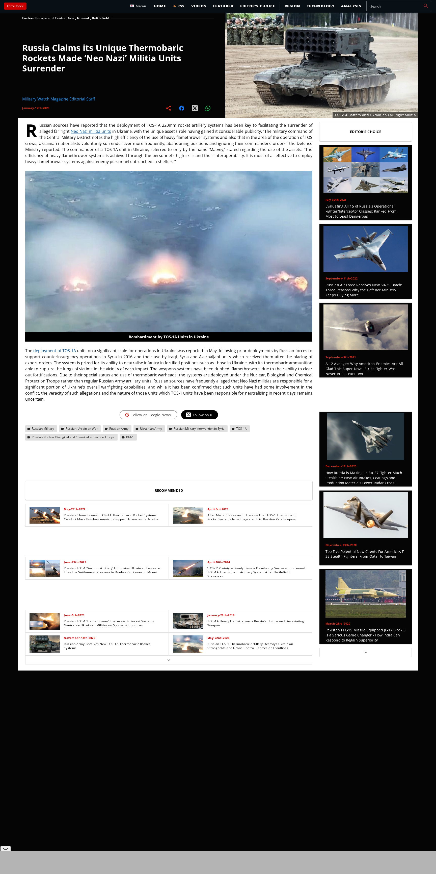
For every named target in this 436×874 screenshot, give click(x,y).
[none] (168, 584)
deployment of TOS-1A (55, 350)
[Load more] (168, 659)
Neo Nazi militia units (91, 131)
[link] (97, 515)
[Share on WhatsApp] (208, 108)
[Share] (168, 108)
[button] (426, 6)
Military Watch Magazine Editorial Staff (58, 99)
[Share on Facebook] (182, 108)
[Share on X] (195, 108)
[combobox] (399, 6)
